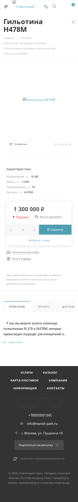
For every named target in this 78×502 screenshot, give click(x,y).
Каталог (50, 372)
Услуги (27, 372)
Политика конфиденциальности (42, 458)
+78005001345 (40, 415)
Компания (58, 380)
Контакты (56, 388)
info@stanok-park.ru (42, 423)
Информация (25, 388)
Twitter (44, 402)
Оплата (43, 307)
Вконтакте (22, 402)
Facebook (33, 402)
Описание (17, 307)
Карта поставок (25, 380)
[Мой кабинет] (62, 7)
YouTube (55, 402)
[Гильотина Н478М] (39, 99)
